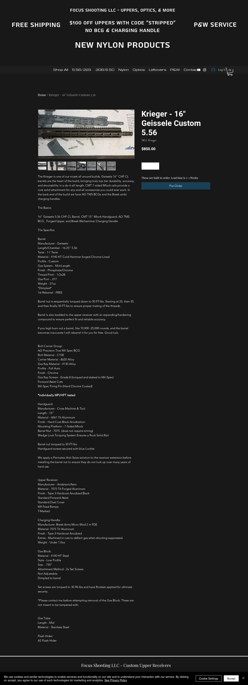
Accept (231, 678)
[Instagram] (205, 70)
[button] (230, 72)
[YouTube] (199, 70)
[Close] (243, 678)
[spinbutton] (150, 166)
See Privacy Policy (115, 680)
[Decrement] (144, 166)
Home (42, 95)
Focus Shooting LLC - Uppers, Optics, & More (122, 10)
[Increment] (156, 166)
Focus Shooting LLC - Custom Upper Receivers (126, 665)
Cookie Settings (208, 678)
